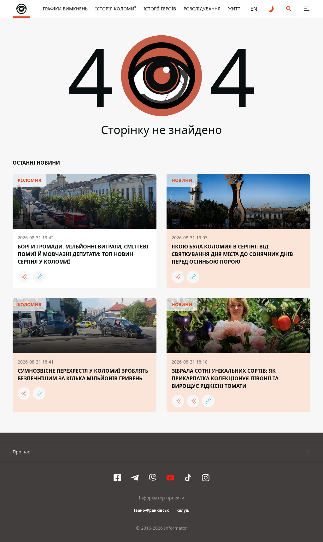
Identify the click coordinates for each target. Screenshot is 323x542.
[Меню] (306, 9)
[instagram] (205, 477)
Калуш (183, 510)
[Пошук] (289, 9)
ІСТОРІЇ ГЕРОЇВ (160, 9)
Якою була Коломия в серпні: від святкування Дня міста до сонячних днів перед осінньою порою (232, 254)
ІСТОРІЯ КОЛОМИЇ (115, 9)
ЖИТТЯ (235, 9)
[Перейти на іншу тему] (271, 9)
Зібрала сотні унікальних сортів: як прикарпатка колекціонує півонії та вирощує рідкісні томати (225, 378)
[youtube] (170, 477)
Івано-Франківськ (151, 510)
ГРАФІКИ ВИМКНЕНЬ (65, 9)
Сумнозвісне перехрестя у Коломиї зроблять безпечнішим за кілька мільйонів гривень (83, 374)
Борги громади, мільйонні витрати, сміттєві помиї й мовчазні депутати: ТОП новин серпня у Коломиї (83, 254)
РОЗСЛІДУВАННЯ (202, 9)
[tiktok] (188, 477)
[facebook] (117, 477)
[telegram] (135, 477)
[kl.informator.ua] (21, 9)
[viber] (152, 477)
